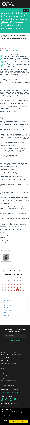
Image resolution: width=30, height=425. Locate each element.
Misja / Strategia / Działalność (8, 363)
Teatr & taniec (8, 310)
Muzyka (6, 307)
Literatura (7, 300)
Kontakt (3, 383)
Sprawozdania (4, 371)
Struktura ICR (4, 368)
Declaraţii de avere (5, 375)
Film (5, 312)
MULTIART (7, 315)
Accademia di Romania (12, 50)
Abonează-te (15, 341)
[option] (6, 255)
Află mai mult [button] (6, 416)
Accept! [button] (22, 421)
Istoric (2, 373)
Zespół (2, 366)
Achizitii (3, 378)
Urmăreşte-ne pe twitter (11, 392)
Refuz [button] (12, 421)
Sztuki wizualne (8, 302)
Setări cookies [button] (5, 421)
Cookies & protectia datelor (7, 385)
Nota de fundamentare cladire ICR (9, 380)
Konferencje (7, 305)
